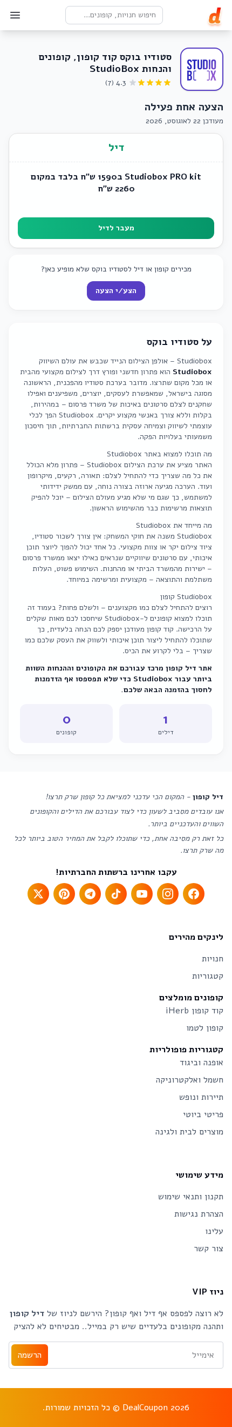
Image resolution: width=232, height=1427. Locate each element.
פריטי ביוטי (203, 1114)
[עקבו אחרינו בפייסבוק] (193, 894)
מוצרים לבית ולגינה (189, 1132)
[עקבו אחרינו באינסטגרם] (168, 894)
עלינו (214, 1231)
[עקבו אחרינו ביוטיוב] (142, 894)
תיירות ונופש (201, 1097)
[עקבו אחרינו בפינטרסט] (64, 894)
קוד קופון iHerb (194, 1011)
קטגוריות (207, 976)
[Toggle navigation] (15, 15)
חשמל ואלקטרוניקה (189, 1080)
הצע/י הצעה (116, 291)
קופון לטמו (204, 1028)
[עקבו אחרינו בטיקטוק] (116, 894)
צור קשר (208, 1249)
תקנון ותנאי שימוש (190, 1197)
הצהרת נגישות (198, 1214)
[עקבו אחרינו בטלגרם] (90, 894)
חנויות (212, 959)
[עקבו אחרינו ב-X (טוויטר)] (38, 894)
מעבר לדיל (116, 228)
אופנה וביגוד (201, 1062)
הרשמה (30, 1355)
